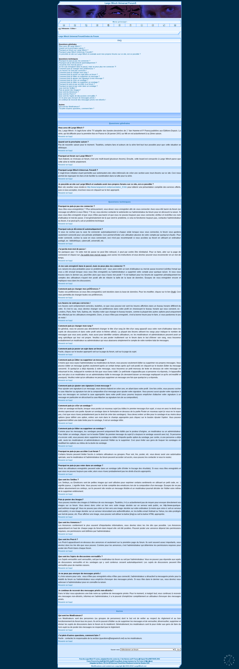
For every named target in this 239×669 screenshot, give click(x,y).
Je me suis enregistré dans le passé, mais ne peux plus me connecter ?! (87, 67)
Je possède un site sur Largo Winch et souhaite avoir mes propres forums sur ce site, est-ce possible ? (100, 54)
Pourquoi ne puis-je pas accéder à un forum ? (77, 84)
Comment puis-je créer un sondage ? (73, 80)
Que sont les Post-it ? (67, 94)
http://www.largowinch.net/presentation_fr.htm (107, 187)
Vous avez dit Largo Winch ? (70, 46)
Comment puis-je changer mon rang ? (74, 72)
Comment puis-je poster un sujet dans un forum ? (78, 74)
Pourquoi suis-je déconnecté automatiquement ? (78, 63)
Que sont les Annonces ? (69, 92)
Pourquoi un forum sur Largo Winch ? (73, 50)
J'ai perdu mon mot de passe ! (71, 65)
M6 (150, 659)
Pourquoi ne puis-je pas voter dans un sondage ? (78, 86)
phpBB (101, 661)
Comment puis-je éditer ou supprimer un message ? (79, 76)
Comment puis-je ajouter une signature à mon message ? (81, 78)
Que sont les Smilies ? (67, 88)
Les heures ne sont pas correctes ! (73, 71)
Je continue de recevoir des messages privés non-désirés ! (82, 100)
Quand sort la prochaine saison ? (72, 48)
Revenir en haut (65, 136)
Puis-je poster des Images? (69, 90)
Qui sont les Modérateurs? (69, 107)
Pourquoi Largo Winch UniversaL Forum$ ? (76, 52)
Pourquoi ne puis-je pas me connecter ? (74, 61)
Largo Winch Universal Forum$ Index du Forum (78, 36)
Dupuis (142, 659)
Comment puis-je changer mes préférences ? (77, 69)
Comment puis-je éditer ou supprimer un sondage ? (79, 82)
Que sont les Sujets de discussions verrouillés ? (78, 96)
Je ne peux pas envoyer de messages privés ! (77, 98)
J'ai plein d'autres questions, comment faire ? (76, 108)
